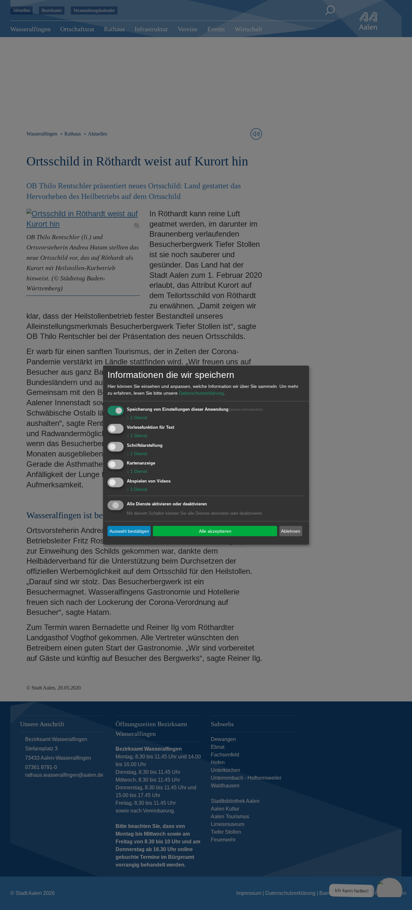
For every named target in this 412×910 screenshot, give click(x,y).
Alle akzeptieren (215, 530)
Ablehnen (290, 530)
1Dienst (137, 417)
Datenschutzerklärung (201, 393)
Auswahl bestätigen (129, 530)
